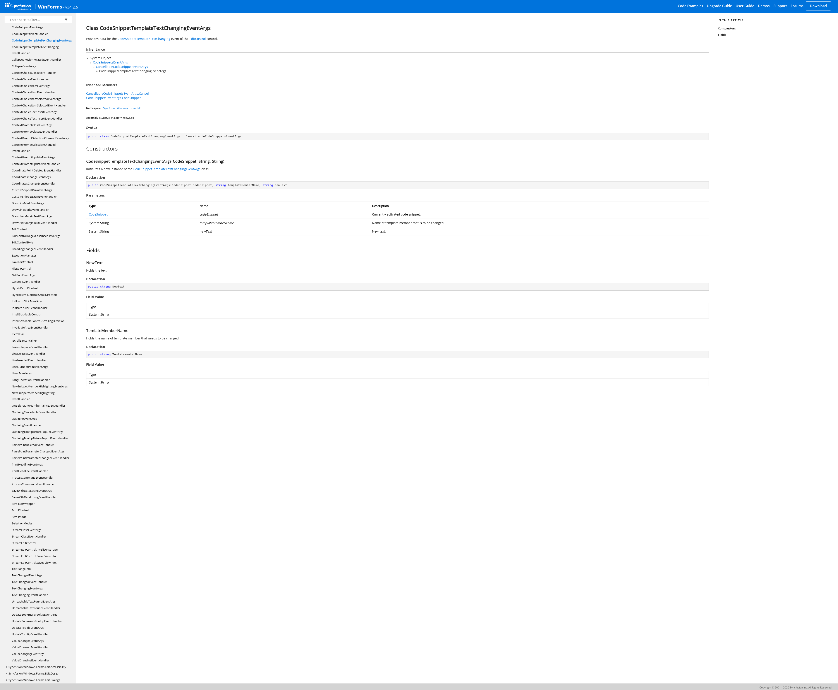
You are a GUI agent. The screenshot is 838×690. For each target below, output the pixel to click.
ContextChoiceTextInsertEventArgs (34, 112)
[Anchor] (84, 148)
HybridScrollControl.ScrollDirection (34, 295)
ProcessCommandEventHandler (32, 477)
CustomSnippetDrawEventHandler (34, 197)
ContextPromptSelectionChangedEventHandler (34, 148)
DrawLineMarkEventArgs (28, 203)
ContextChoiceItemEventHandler (33, 92)
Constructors (727, 28)
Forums (797, 5)
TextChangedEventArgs (27, 575)
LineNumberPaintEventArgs (30, 367)
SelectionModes (22, 523)
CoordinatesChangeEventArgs (31, 177)
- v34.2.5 (70, 7)
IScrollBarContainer (24, 340)
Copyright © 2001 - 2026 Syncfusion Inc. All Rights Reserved (795, 687)
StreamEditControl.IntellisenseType (35, 549)
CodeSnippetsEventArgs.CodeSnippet (113, 98)
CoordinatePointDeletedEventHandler (36, 170)
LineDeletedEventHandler (28, 354)
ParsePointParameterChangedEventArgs (38, 451)
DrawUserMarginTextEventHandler (34, 223)
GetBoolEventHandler (26, 282)
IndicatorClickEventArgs (27, 301)
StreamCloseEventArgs (26, 530)
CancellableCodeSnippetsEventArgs (122, 67)
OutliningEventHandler (27, 425)
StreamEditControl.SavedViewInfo (34, 556)
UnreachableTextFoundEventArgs (33, 601)
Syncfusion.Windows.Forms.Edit (122, 108)
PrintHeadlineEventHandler (30, 471)
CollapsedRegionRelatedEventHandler (36, 60)
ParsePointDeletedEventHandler (33, 445)
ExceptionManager (24, 255)
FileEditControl (21, 269)
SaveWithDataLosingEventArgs (32, 491)
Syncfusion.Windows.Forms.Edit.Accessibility (37, 667)
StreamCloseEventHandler (29, 536)
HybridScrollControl (25, 288)
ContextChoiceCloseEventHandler (34, 73)
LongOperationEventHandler (31, 380)
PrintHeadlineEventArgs (27, 464)
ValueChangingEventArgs (28, 654)
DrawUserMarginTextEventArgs (32, 216)
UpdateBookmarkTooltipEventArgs (34, 614)
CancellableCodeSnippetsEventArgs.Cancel (117, 93)
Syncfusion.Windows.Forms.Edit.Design (34, 673)
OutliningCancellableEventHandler (34, 412)
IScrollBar (18, 334)
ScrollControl (20, 510)
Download (818, 5)
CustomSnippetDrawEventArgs (32, 190)
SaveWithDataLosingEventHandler (34, 497)
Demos (764, 5)
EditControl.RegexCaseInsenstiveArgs (36, 236)
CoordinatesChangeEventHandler (33, 183)
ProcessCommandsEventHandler (33, 484)
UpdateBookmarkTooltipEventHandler (37, 621)
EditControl (19, 229)
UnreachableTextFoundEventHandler (36, 608)
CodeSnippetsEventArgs (27, 27)
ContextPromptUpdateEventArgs (33, 157)
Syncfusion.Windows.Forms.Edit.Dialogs (34, 680)
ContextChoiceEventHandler (30, 79)
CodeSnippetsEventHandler (30, 34)
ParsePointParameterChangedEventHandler (40, 458)
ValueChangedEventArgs (28, 641)
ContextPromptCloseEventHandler (34, 132)
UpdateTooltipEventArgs (28, 628)
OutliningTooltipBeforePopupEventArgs (37, 432)
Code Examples (690, 5)
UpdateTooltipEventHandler (30, 634)
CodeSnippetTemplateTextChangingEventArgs (42, 40)
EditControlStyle (22, 242)
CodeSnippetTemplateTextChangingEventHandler (35, 50)
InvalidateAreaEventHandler (30, 327)
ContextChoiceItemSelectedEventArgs (36, 99)
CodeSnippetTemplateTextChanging (144, 39)
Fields (722, 35)
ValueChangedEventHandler (30, 647)
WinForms (50, 6)
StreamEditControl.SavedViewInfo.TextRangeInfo (34, 566)
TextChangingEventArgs (27, 588)
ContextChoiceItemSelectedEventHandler (39, 105)
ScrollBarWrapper (23, 504)
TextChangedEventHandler (29, 582)
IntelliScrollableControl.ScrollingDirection (38, 321)
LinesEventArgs (22, 373)
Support (780, 5)
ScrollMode (19, 517)
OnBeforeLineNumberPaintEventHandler (38, 405)
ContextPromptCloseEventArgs (32, 125)
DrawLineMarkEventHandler (30, 210)
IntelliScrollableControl (26, 314)
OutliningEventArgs (24, 419)
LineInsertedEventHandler (29, 360)
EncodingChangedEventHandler (32, 249)
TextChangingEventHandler (30, 595)
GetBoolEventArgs (23, 275)
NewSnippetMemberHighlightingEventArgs (40, 386)
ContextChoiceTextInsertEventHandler (37, 118)
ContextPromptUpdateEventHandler (36, 164)
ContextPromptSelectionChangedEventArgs (40, 138)
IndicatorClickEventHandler (29, 308)
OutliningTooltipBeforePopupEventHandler (40, 438)
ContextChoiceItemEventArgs (31, 86)
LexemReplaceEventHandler (30, 347)
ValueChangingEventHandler (30, 660)
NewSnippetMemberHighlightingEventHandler (33, 396)
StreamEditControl (24, 543)
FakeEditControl (22, 262)
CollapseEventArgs (24, 66)
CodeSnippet (98, 214)
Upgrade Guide (719, 5)
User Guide (745, 5)
